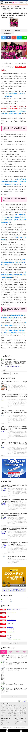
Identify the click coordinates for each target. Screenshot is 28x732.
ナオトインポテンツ (11, 620)
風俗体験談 (17, 30)
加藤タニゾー (10, 623)
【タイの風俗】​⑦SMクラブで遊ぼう (15, 684)
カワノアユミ (10, 627)
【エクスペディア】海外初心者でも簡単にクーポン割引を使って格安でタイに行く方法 (14, 590)
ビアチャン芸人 (10, 631)
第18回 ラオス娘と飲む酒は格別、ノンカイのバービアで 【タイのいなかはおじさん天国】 (16, 690)
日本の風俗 (15, 373)
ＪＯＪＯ (9, 637)
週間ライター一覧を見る (14, 643)
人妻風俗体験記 (6, 373)
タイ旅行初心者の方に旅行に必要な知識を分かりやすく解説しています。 (17, 560)
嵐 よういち (9, 635)
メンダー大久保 (10, 628)
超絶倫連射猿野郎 (7, 33)
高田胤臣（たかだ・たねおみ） (13, 609)
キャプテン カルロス (11, 613)
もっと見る (14, 696)
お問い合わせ (4, 724)
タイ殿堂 (10, 652)
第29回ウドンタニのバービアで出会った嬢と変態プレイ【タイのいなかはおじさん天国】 (16, 657)
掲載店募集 (4, 720)
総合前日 (17, 652)
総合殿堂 (24, 652)
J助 (8, 616)
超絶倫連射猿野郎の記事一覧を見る (13, 366)
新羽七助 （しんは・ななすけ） (14, 639)
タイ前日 (3, 652)
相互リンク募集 (5, 722)
